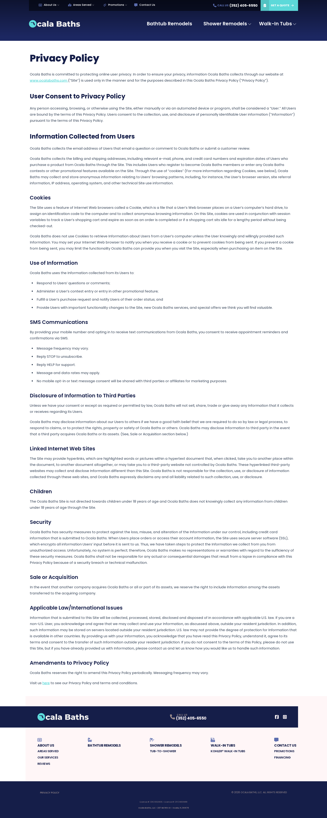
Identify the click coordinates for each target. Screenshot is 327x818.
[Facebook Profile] (277, 717)
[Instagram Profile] (285, 717)
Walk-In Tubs (275, 23)
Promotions (116, 5)
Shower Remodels (225, 23)
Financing (282, 757)
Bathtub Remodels (169, 23)
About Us (50, 5)
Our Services (47, 757)
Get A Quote (280, 5)
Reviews (43, 764)
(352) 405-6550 (191, 718)
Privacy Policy (49, 792)
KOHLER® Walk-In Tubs (228, 751)
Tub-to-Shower (163, 751)
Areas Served (82, 5)
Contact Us (285, 745)
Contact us (147, 5)
